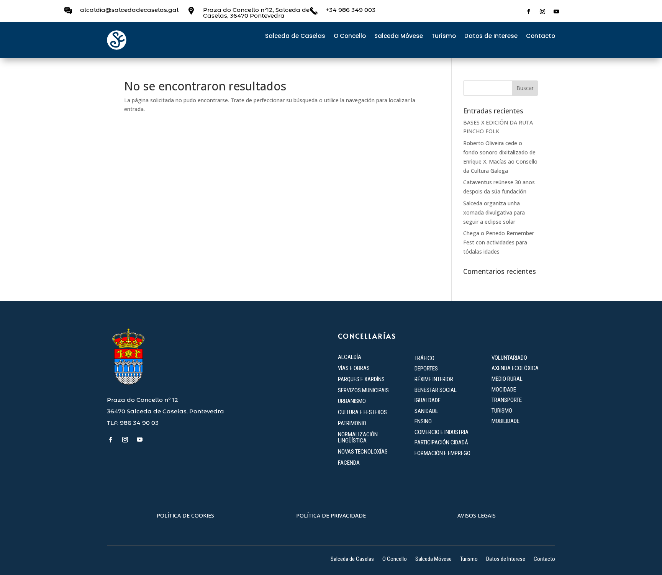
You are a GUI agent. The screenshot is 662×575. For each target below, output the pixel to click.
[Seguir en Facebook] (528, 11)
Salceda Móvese (398, 36)
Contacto (540, 36)
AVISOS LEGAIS (476, 515)
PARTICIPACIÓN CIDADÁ (441, 442)
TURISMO (502, 410)
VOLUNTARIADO (509, 357)
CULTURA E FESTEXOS (362, 412)
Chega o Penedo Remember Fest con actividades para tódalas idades (498, 242)
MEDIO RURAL (507, 378)
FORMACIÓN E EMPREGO (442, 453)
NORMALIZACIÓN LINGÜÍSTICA (358, 437)
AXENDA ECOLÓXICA (515, 368)
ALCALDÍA (349, 357)
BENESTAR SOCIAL (436, 390)
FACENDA (349, 462)
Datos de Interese (491, 36)
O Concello (350, 36)
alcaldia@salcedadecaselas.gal (129, 9)
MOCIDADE (504, 389)
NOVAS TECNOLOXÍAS (363, 451)
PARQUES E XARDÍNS (361, 379)
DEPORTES (426, 368)
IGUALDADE (428, 400)
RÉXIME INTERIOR (434, 379)
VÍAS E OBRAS (354, 368)
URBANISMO (352, 401)
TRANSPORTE (507, 399)
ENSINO (423, 421)
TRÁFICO (424, 358)
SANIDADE (426, 411)
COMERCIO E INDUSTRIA (442, 432)
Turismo (443, 36)
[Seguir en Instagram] (542, 11)
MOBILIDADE (505, 421)
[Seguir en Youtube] (556, 11)
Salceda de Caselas (295, 36)
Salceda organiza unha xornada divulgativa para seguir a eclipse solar (494, 212)
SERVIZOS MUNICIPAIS (363, 390)
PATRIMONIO (352, 423)
